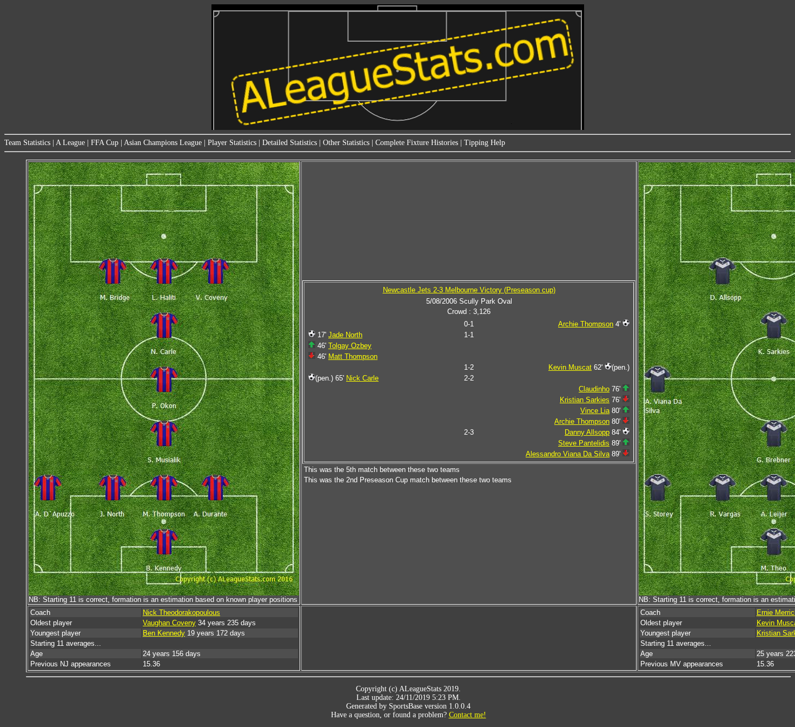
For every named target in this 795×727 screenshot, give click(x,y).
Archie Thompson (585, 324)
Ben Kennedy (164, 633)
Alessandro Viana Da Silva (568, 454)
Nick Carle (362, 378)
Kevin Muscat (570, 367)
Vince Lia (595, 411)
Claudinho (594, 389)
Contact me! (467, 715)
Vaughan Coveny (169, 623)
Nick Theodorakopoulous (181, 612)
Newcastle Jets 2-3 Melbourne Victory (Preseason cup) (469, 290)
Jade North (345, 335)
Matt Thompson (352, 356)
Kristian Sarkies (585, 400)
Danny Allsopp (587, 432)
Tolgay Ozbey (350, 346)
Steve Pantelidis (584, 443)
